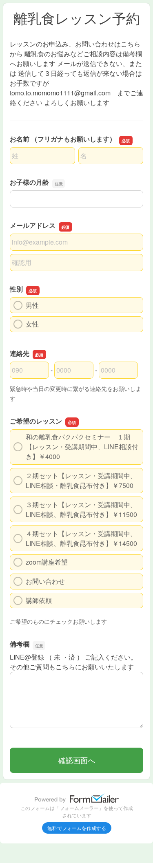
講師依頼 (39, 600)
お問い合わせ (45, 581)
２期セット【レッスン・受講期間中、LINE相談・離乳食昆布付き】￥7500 (81, 480)
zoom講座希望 (47, 562)
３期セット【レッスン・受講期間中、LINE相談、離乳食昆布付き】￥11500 (81, 509)
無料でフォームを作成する (76, 827)
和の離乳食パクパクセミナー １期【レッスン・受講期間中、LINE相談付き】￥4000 (82, 446)
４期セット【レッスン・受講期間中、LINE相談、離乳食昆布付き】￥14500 (81, 538)
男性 (32, 305)
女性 (32, 324)
